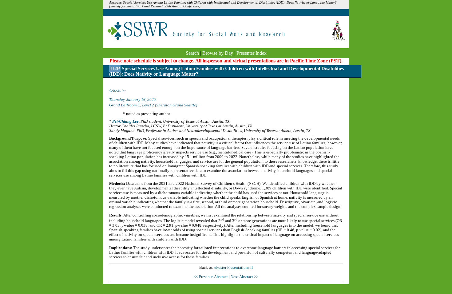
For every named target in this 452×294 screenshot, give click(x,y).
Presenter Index (251, 53)
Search (192, 53)
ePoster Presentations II (233, 267)
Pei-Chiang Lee (125, 121)
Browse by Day (217, 53)
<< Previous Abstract (211, 277)
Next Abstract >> (244, 277)
